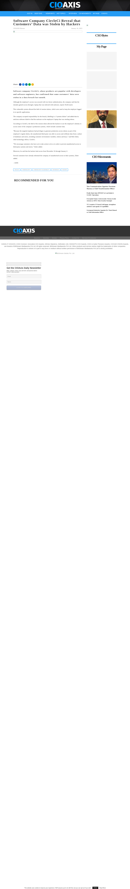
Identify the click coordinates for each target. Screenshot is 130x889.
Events (104, 13)
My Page (96, 13)
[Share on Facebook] (20, 84)
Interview (73, 13)
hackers (64, 169)
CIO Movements (85, 13)
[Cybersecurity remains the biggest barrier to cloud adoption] (102, 139)
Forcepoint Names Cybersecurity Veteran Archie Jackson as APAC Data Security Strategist (101, 200)
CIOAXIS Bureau (19, 28)
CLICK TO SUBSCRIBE (24, 287)
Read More (102, 887)
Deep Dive (38, 13)
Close (95, 888)
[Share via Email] (32, 84)
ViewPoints (50, 13)
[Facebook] (107, 231)
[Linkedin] (116, 231)
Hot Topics (61, 13)
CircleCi (17, 169)
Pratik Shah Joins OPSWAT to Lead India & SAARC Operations (100, 194)
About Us (37, 238)
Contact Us (75, 238)
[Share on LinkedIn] (26, 84)
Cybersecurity (26, 169)
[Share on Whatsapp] (29, 84)
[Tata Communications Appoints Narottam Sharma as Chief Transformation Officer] (102, 172)
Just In (29, 13)
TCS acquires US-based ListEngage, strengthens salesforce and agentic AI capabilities (101, 205)
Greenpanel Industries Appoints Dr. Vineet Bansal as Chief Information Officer (102, 211)
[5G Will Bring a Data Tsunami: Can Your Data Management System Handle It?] (102, 80)
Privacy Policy (64, 238)
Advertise (46, 238)
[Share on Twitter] (23, 84)
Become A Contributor (89, 238)
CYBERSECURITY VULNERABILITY (41, 169)
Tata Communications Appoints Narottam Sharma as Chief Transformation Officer (101, 188)
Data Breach (56, 169)
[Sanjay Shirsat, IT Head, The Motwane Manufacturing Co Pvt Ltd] (102, 61)
